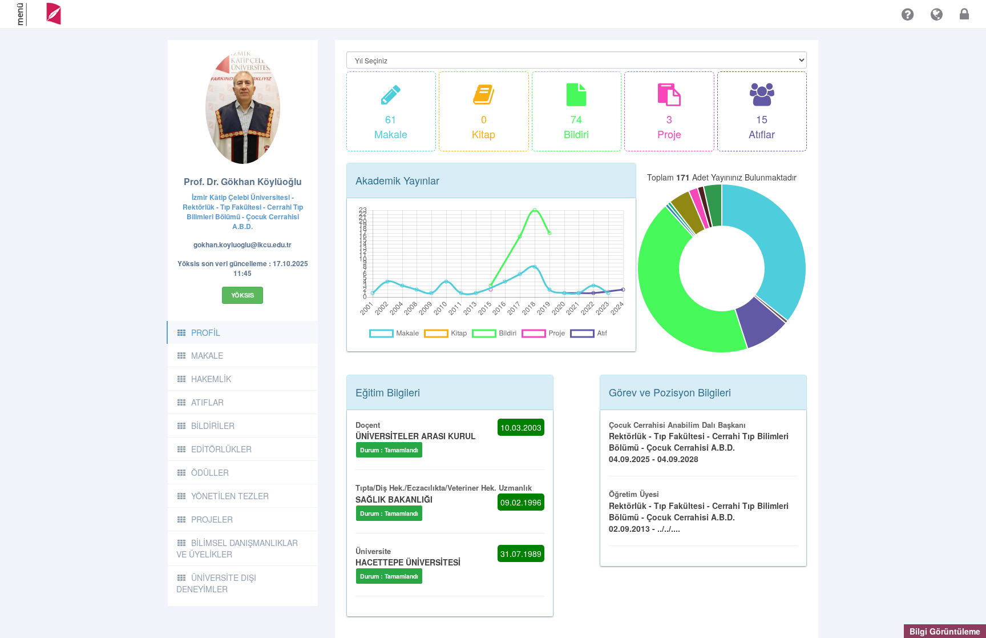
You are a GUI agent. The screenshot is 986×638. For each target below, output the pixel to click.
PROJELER (212, 519)
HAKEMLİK (211, 378)
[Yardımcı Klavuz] (907, 14)
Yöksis (242, 295)
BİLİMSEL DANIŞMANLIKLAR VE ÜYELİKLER (237, 548)
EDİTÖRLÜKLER (221, 449)
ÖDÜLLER (210, 472)
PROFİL (205, 332)
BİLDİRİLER (213, 425)
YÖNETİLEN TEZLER (230, 495)
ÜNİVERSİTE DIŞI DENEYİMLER (216, 583)
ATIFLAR (207, 402)
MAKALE (207, 355)
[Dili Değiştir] (936, 14)
